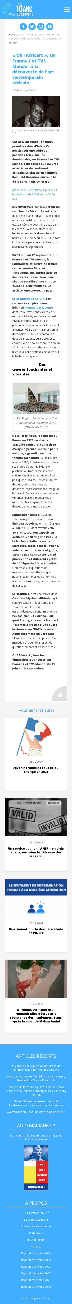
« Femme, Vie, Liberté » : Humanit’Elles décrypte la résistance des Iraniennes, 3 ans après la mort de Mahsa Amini (36, 1015)
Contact (36, 1246)
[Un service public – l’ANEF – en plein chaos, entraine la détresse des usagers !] (36, 817)
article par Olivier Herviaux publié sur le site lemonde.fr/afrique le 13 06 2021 (34, 194)
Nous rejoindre (36, 1240)
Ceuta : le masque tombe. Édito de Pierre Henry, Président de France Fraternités (36, 1078)
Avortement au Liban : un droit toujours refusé (36, 1112)
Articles (12, 34)
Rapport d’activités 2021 (36, 1280)
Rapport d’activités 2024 (36, 1260)
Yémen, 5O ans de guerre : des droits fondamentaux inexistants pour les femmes (36, 1103)
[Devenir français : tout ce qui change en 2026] (36, 736)
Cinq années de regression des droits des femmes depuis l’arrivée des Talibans (36, 1068)
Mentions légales (31, 1298)
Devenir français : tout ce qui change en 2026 (36, 770)
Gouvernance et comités (36, 1226)
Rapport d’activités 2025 (36, 1253)
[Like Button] (59, 693)
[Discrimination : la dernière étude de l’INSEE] (36, 898)
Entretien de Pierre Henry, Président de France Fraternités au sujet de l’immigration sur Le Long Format (36, 1090)
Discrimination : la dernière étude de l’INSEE (36, 931)
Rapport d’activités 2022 (36, 1273)
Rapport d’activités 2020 (36, 1286)
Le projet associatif (36, 1219)
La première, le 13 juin (28, 299)
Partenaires (36, 1233)
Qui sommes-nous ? (36, 1213)
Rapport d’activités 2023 (36, 1266)
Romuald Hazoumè (39, 307)
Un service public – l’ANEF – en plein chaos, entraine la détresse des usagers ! (36, 852)
